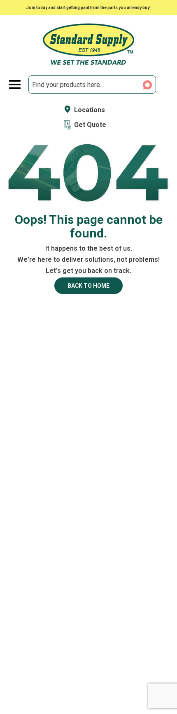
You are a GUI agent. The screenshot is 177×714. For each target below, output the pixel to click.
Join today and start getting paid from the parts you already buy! (88, 7)
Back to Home (88, 285)
